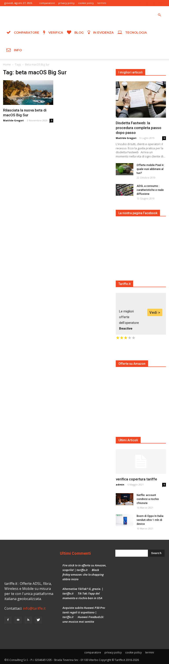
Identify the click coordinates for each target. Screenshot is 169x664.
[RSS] (154, 3)
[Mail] (146, 3)
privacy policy (66, 3)
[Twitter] (161, 3)
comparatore (47, 3)
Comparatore (26, 33)
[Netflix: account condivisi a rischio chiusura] (124, 499)
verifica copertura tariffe (136, 479)
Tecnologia (135, 33)
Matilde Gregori (13, 120)
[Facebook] (139, 3)
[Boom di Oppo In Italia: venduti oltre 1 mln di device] (124, 520)
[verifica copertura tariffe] (141, 461)
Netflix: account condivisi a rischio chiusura (148, 499)
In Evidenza (103, 33)
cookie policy (86, 3)
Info (17, 50)
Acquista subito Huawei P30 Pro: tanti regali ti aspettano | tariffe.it (83, 612)
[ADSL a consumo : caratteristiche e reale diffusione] (124, 190)
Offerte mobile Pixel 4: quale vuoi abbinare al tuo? (150, 169)
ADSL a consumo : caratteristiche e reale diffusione (150, 189)
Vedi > (154, 312)
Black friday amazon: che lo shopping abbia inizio (83, 574)
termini (101, 3)
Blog (78, 33)
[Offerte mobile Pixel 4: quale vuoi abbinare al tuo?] (124, 169)
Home (7, 64)
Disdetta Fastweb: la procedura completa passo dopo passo (138, 128)
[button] (159, 15)
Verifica (55, 33)
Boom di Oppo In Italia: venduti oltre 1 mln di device (150, 519)
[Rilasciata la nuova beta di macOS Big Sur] (28, 92)
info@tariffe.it (34, 608)
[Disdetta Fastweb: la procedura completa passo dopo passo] (141, 99)
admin (120, 484)
